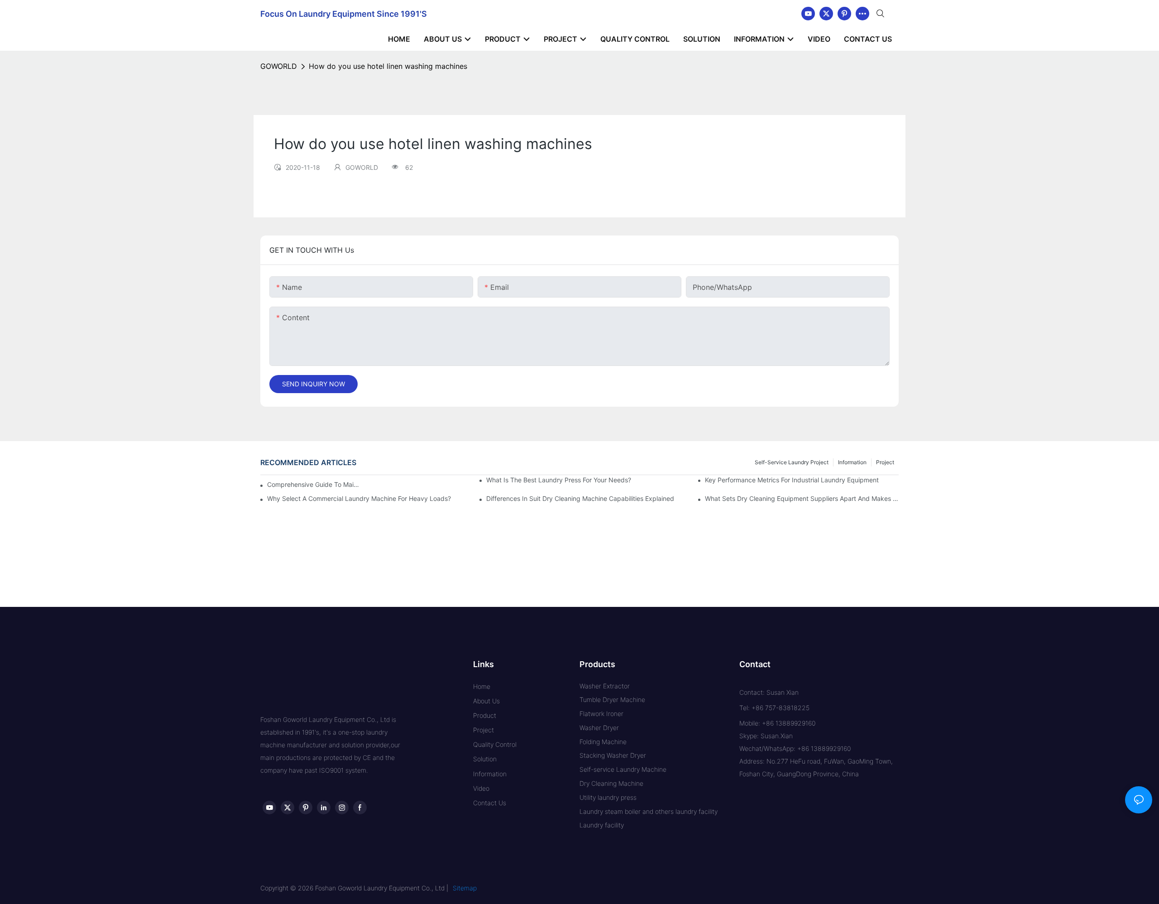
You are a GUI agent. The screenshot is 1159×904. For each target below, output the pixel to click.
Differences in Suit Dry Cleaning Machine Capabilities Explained (580, 498)
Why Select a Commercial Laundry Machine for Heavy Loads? (359, 498)
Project (885, 462)
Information (852, 462)
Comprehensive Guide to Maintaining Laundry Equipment (313, 484)
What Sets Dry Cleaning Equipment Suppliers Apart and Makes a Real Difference (802, 498)
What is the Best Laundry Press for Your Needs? (558, 480)
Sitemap (465, 888)
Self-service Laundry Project (792, 462)
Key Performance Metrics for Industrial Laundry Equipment (792, 480)
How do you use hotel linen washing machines (388, 66)
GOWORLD (278, 66)
